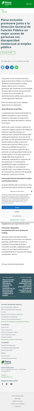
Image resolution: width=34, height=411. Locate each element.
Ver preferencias (17, 216)
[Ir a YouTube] (11, 384)
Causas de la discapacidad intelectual (11, 319)
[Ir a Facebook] (2, 384)
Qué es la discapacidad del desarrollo (11, 309)
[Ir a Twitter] (6, 384)
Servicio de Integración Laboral (9, 332)
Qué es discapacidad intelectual (9, 307)
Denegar (17, 211)
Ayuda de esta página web (8, 345)
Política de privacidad (14, 219)
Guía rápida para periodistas (9, 358)
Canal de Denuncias (6, 377)
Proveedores (17, 406)
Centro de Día (5, 327)
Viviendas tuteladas (6, 337)
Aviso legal (22, 219)
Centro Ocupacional (6, 330)
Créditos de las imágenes (17, 404)
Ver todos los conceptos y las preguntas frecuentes (15, 321)
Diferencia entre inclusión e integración (12, 314)
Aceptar (17, 207)
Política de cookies (18, 401)
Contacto (3, 375)
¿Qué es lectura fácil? (6, 350)
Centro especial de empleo (8, 334)
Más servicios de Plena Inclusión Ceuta (11, 339)
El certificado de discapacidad (9, 317)
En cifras (3, 312)
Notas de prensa (5, 356)
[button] (31, 191)
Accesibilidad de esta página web (10, 347)
